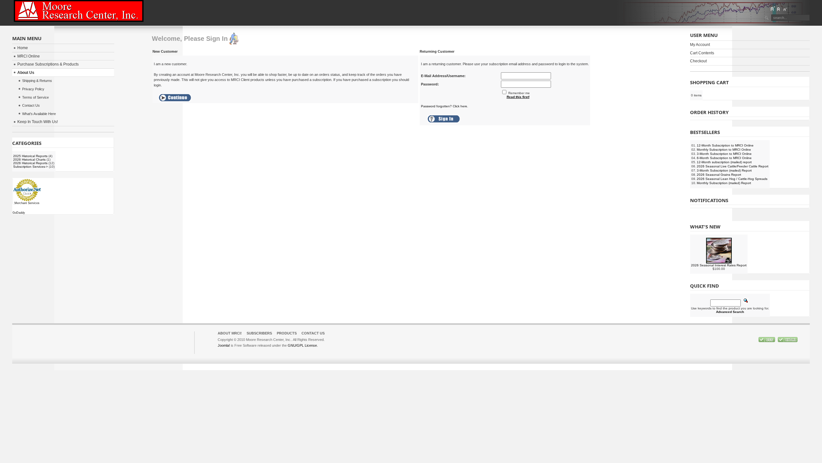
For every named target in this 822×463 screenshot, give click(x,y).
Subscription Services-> (30, 166)
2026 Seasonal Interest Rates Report (719, 265)
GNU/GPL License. (303, 345)
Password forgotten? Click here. (444, 106)
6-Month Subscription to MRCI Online (724, 158)
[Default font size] (778, 8)
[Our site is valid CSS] (767, 341)
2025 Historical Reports (30, 156)
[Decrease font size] (784, 8)
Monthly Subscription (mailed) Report (724, 183)
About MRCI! (230, 333)
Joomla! (224, 345)
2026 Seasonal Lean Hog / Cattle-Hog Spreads (732, 179)
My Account (700, 44)
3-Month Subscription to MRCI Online (724, 154)
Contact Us (313, 333)
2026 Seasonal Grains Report (719, 174)
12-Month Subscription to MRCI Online (725, 145)
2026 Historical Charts (29, 159)
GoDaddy (19, 212)
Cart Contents (702, 53)
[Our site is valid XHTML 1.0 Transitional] (788, 341)
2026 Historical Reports (30, 163)
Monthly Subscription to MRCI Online (724, 149)
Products (287, 333)
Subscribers (259, 333)
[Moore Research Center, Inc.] (79, 11)
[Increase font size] (772, 8)
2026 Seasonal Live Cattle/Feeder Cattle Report (732, 166)
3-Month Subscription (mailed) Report (724, 170)
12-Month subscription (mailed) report (724, 162)
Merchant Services (26, 203)
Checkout (698, 61)
